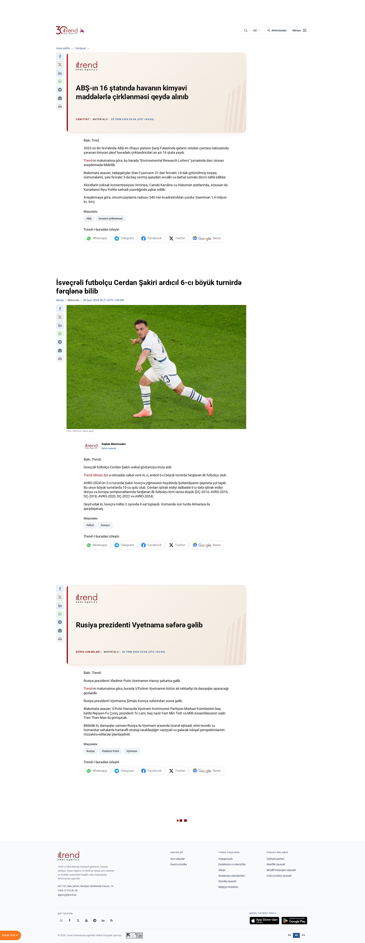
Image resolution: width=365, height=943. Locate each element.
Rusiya (90, 751)
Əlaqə (221, 870)
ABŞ (88, 218)
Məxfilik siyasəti (276, 864)
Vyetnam (131, 751)
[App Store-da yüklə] (264, 920)
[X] (78, 920)
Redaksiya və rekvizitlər (232, 864)
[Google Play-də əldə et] (294, 920)
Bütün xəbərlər (109, 448)
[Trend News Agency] (68, 856)
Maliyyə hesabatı (228, 886)
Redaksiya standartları (231, 875)
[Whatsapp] (61, 920)
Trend (88, 160)
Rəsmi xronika (178, 864)
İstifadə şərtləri (275, 858)
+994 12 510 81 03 (67, 890)
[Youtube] (86, 920)
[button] (59, 56)
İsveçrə (105, 525)
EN (289, 935)
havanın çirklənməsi (111, 218)
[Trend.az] (70, 30)
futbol (90, 525)
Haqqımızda (225, 858)
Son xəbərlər (177, 858)
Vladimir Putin (110, 751)
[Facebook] (69, 920)
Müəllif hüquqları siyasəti (281, 870)
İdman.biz (100, 475)
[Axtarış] (246, 30)
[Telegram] (94, 920)
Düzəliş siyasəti (227, 881)
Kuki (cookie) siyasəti (279, 875)
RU (303, 935)
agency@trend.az (67, 894)
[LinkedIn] (103, 920)
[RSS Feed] (111, 920)
